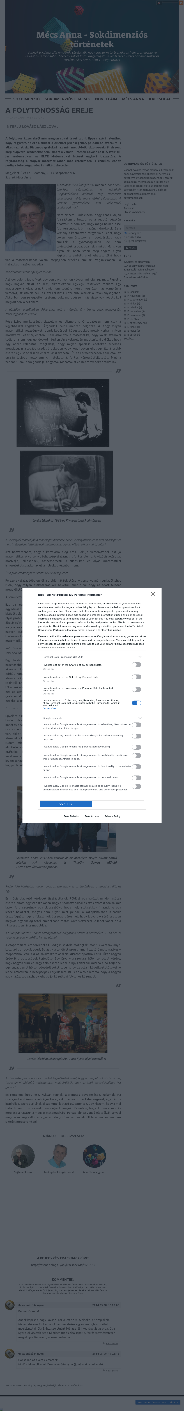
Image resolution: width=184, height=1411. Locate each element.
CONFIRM (66, 803)
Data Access (92, 816)
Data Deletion (71, 816)
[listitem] (92, 657)
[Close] (154, 595)
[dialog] (92, 705)
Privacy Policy (112, 816)
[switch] (136, 664)
